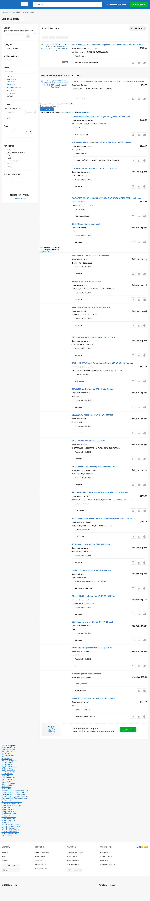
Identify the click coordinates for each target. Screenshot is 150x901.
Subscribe (46, 109)
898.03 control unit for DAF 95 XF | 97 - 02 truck (92, 622)
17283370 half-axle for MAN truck (86, 282)
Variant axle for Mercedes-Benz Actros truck (91, 570)
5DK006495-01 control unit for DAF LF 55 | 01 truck (94, 168)
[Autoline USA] (10, 4)
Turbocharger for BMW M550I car (86, 674)
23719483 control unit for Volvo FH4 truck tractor (93, 698)
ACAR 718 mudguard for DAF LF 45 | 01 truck (92, 648)
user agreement (84, 112)
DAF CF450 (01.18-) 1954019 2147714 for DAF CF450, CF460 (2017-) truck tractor (107, 198)
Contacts (5, 860)
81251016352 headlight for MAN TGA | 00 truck (92, 415)
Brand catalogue (41, 868)
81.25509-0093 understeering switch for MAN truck (94, 467)
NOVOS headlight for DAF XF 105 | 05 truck (91, 307)
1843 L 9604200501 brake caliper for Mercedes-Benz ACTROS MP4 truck (104, 518)
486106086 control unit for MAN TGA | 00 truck (92, 544)
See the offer (128, 730)
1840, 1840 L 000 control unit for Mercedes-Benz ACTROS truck (100, 493)
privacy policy (69, 112)
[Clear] (35, 33)
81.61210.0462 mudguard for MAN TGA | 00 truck (93, 596)
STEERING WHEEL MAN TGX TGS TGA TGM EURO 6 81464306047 (101, 142)
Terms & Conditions (42, 852)
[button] (139, 63)
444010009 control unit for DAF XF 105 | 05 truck (93, 389)
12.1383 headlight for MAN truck (86, 224)
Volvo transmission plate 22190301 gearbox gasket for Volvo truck (101, 117)
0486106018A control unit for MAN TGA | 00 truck (93, 337)
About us (5, 852)
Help (3, 856)
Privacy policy (40, 856)
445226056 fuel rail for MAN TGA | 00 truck (90, 256)
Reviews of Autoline (42, 864)
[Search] (35, 4)
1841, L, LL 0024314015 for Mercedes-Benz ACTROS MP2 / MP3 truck (102, 363)
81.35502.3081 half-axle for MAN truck (88, 441)
